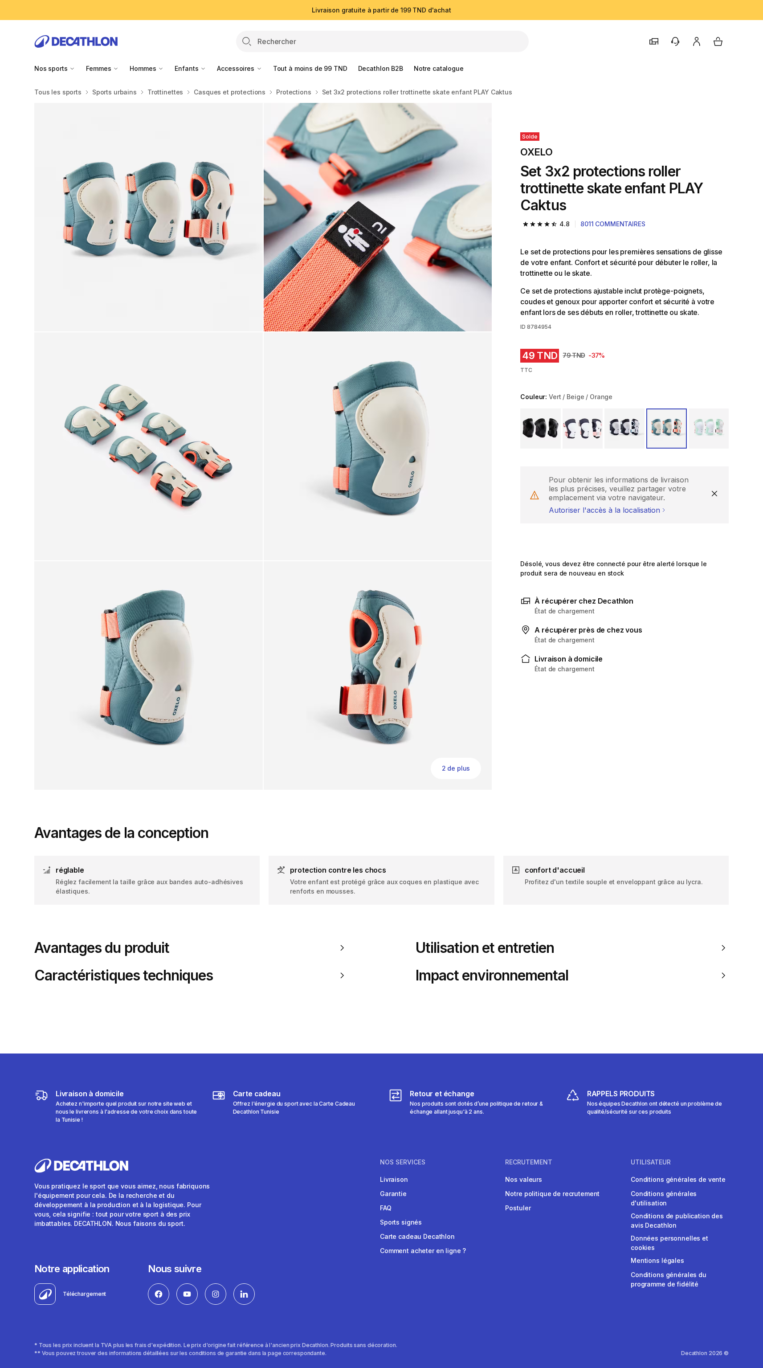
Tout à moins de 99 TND (310, 68)
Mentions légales (657, 1260)
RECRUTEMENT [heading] (528, 1162)
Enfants (187, 68)
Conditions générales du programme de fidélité (668, 1279)
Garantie (393, 1193)
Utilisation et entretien (485, 947)
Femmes (99, 68)
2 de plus (456, 768)
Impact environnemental (492, 975)
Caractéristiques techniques (123, 975)
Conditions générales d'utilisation (664, 1198)
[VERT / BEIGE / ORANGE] (666, 428)
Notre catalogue (439, 68)
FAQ (386, 1208)
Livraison (394, 1179)
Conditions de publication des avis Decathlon (677, 1220)
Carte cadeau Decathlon (417, 1236)
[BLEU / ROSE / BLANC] (583, 428)
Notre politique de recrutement (552, 1193)
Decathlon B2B (380, 68)
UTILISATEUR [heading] (651, 1162)
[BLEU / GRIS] (624, 428)
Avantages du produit (101, 947)
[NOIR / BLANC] (540, 428)
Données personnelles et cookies (669, 1242)
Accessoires (236, 68)
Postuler (517, 1208)
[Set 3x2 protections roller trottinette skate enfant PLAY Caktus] (148, 217)
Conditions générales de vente (678, 1179)
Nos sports (51, 68)
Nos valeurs (523, 1179)
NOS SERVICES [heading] (402, 1162)
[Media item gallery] (263, 446)
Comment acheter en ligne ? (423, 1250)
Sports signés (401, 1222)
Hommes (144, 68)
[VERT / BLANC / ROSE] (709, 428)
